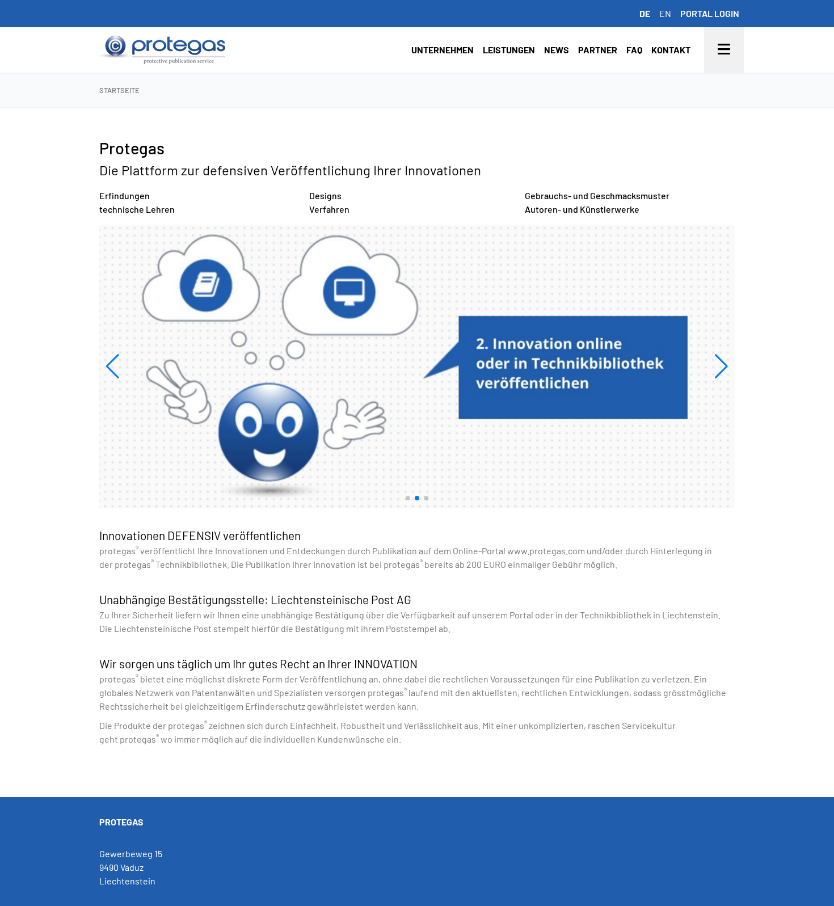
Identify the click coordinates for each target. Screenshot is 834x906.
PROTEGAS (121, 821)
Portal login (709, 13)
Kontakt (670, 49)
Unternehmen (442, 49)
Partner (597, 49)
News (556, 49)
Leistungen (509, 49)
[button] (112, 366)
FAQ (634, 49)
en (665, 13)
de (644, 13)
